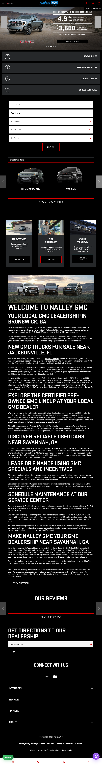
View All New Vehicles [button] (51, 202)
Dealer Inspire (67, 750)
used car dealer (30, 552)
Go (14, 652)
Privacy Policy (24, 744)
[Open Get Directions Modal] (93, 3)
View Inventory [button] (19, 259)
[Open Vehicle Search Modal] (38, 762)
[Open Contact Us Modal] (87, 3)
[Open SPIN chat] (96, 756)
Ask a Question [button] (21, 583)
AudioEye (78, 744)
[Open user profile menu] (99, 3)
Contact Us (50, 744)
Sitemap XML (68, 744)
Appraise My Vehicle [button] (83, 258)
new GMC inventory (52, 359)
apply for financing (66, 477)
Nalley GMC (58, 737)
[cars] (47, 676)
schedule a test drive (26, 561)
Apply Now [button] (51, 259)
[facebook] (55, 676)
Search (51, 147)
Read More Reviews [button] (51, 617)
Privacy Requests (38, 744)
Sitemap (59, 744)
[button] (46, 46)
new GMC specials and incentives (37, 484)
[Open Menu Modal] (3, 3)
